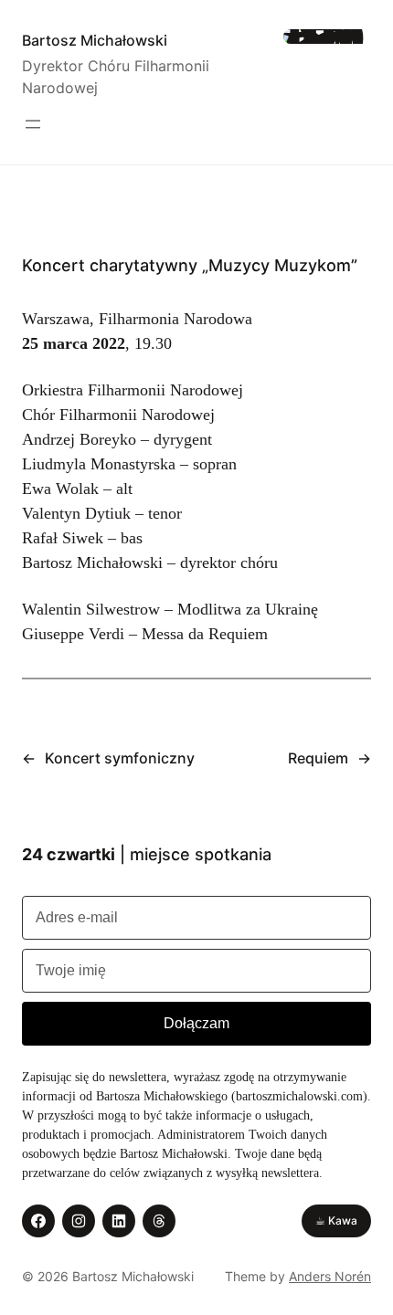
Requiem (318, 758)
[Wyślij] (196, 1024)
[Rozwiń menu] (33, 124)
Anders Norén (330, 1276)
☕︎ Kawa (336, 1220)
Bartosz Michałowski (94, 40)
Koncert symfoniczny (120, 758)
